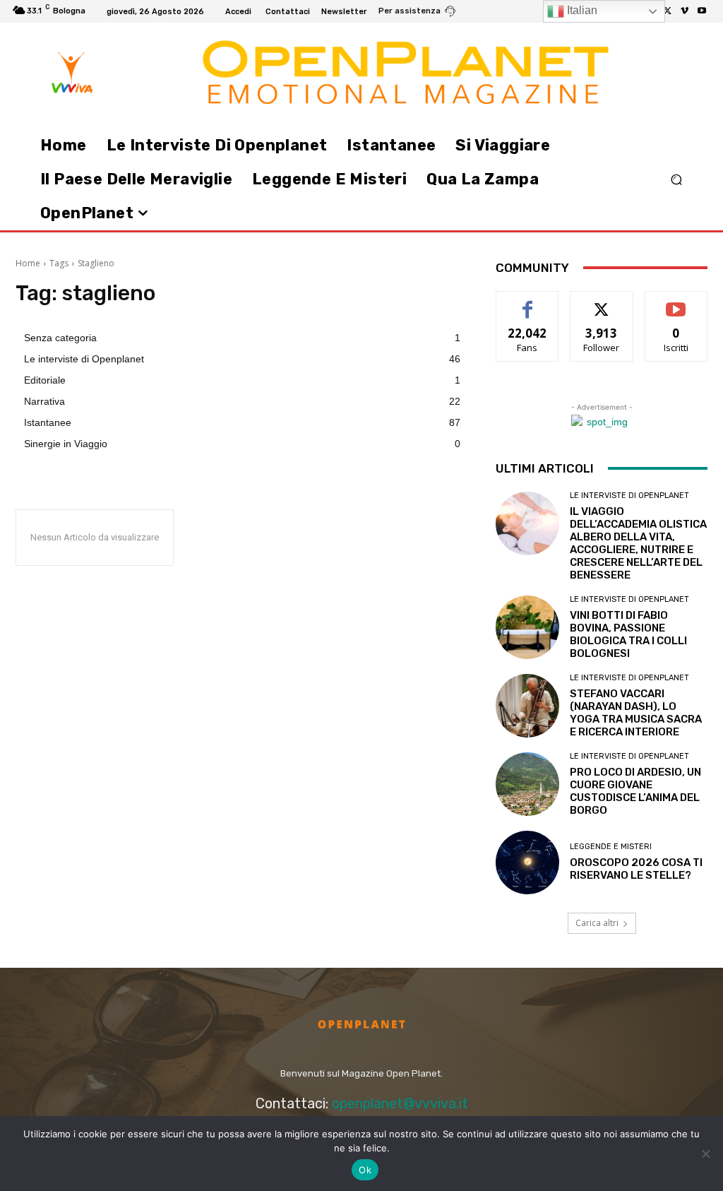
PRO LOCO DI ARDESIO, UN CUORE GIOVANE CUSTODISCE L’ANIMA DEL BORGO (635, 791)
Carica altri (597, 923)
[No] (705, 1153)
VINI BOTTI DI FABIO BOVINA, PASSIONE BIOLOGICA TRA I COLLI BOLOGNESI (628, 634)
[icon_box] (417, 12)
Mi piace (527, 302)
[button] (676, 179)
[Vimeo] (684, 11)
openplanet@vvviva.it (400, 1103)
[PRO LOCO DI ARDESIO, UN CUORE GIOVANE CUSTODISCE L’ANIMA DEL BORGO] (527, 784)
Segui (602, 302)
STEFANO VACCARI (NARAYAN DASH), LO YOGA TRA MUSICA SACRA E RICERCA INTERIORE (636, 712)
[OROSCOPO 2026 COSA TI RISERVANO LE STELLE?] (527, 862)
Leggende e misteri (611, 847)
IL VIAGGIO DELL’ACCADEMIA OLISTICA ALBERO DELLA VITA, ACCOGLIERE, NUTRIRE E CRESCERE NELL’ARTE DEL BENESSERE (638, 543)
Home (28, 263)
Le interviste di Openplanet (629, 495)
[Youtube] (701, 11)
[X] (667, 11)
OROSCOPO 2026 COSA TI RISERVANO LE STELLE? (636, 869)
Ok (365, 1169)
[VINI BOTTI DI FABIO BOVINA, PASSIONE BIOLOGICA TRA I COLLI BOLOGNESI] (527, 627)
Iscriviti (676, 302)
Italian (580, 10)
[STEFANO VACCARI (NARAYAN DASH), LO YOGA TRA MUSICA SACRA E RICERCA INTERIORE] (527, 705)
